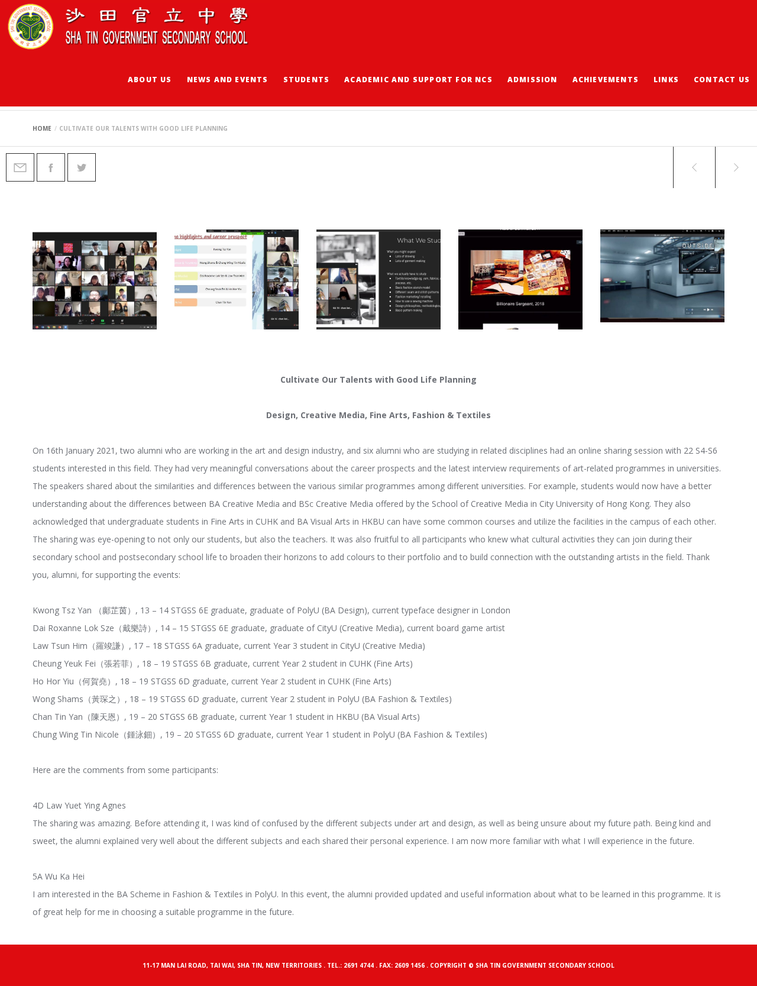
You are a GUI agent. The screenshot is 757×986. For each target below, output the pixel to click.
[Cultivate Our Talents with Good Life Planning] (20, 167)
